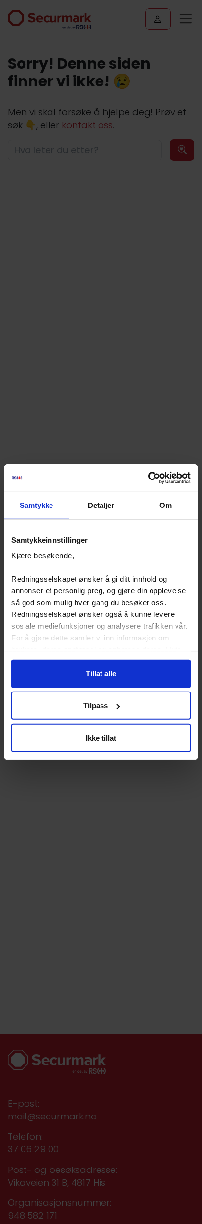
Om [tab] (165, 505)
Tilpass (95, 705)
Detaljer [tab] (101, 505)
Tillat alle (101, 673)
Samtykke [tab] (36, 505)
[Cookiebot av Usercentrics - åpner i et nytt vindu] (148, 478)
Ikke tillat (101, 737)
